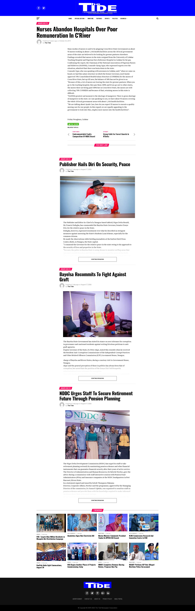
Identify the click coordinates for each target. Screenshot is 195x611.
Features (99, 18)
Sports (107, 18)
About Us (97, 599)
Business (123, 18)
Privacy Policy (107, 599)
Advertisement (77, 599)
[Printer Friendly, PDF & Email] (73, 124)
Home (70, 18)
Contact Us (88, 599)
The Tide (48, 43)
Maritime (90, 18)
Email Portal (118, 599)
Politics (115, 18)
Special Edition (79, 18)
